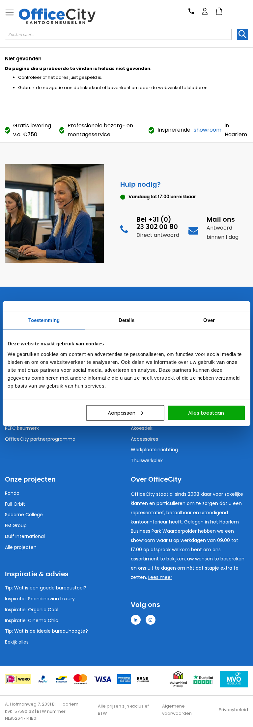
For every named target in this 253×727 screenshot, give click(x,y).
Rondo (12, 493)
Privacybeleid (233, 710)
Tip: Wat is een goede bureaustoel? (45, 588)
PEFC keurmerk (22, 428)
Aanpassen (121, 412)
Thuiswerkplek (147, 460)
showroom (207, 130)
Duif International (25, 536)
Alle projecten (21, 547)
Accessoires (144, 439)
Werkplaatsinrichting (154, 449)
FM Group (16, 525)
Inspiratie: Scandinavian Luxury (40, 598)
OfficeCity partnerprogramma (40, 439)
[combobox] (118, 34)
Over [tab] (208, 320)
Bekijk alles (17, 642)
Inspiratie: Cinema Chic (31, 620)
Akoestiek (142, 428)
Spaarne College (24, 514)
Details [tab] (127, 320)
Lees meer (160, 577)
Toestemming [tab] (44, 320)
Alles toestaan (206, 412)
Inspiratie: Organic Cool (31, 609)
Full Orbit (15, 504)
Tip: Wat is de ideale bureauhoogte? (46, 631)
